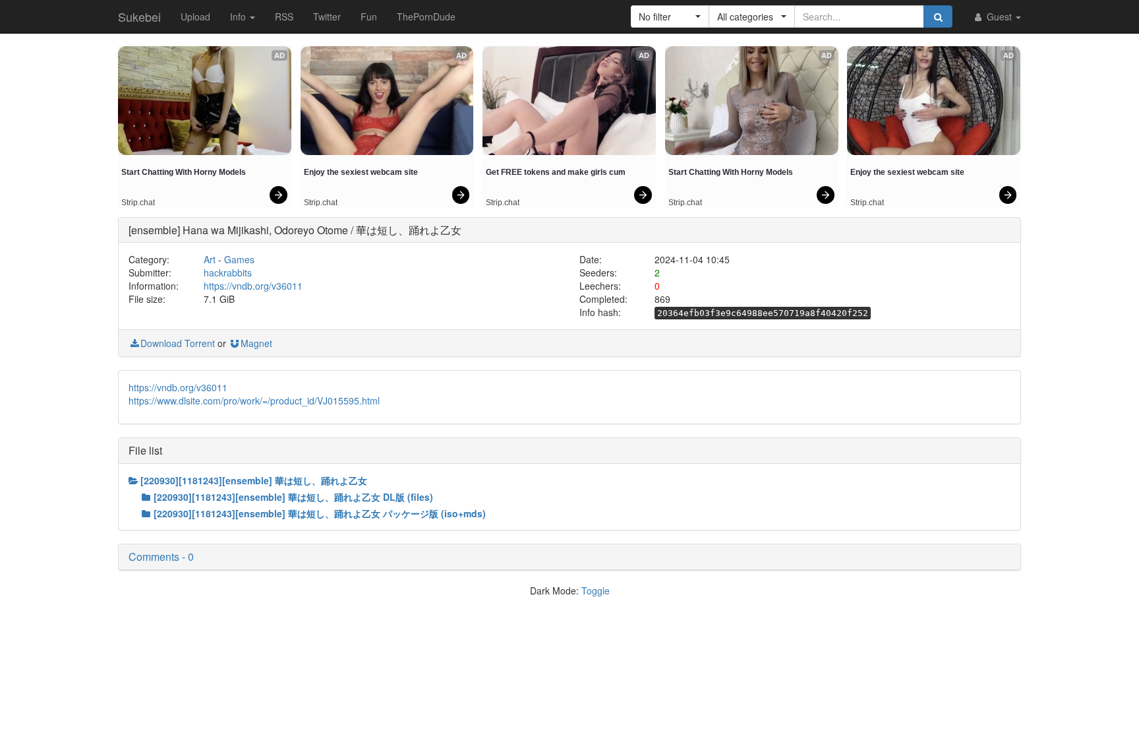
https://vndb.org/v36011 (253, 285)
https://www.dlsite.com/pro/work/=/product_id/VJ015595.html (254, 400)
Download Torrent (177, 343)
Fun (369, 16)
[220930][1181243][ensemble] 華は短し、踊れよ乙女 (253, 480)
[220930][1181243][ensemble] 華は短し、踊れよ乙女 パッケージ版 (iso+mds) (320, 513)
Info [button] (239, 16)
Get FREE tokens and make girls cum (556, 172)
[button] (670, 16)
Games (239, 259)
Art (210, 259)
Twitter (327, 16)
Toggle (595, 590)
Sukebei (139, 16)
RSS (284, 16)
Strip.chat (138, 202)
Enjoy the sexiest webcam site (361, 172)
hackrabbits (228, 272)
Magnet (256, 343)
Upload (195, 16)
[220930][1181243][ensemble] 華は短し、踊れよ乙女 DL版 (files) (293, 496)
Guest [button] (999, 16)
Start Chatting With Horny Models (183, 172)
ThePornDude (426, 16)
